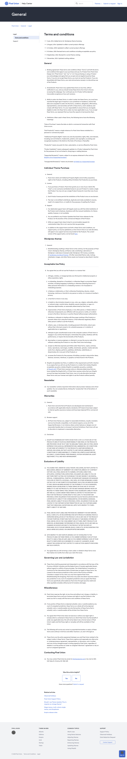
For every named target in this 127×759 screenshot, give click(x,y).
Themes (97, 3)
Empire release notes (50, 712)
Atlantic (41, 732)
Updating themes (72, 745)
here (76, 234)
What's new (71, 732)
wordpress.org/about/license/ (59, 255)
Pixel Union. (19, 754)
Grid (40, 740)
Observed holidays (50, 696)
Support (15, 41)
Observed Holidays (106, 734)
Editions (41, 734)
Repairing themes (73, 740)
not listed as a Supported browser (84, 161)
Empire (41, 737)
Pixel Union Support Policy (52, 699)
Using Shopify (71, 748)
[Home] (12, 3)
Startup (41, 743)
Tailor (40, 745)
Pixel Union (15, 26)
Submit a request (110, 3)
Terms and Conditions (30, 754)
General (23, 26)
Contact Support (107, 742)
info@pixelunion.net (78, 659)
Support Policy (104, 732)
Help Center (27, 3)
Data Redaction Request (107, 737)
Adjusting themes (72, 737)
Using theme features (74, 734)
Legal (30, 26)
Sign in (119, 3)
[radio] (66, 678)
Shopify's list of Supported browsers (55, 157)
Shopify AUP (52, 369)
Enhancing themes (73, 743)
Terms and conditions (21, 37)
